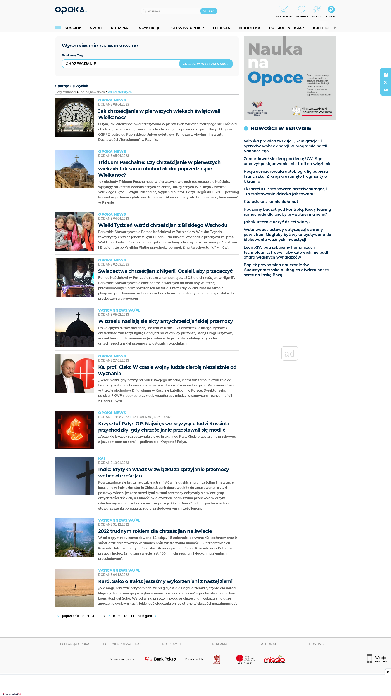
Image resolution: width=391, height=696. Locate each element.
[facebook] (385, 74)
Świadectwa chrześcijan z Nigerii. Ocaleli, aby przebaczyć (165, 271)
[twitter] (385, 82)
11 (132, 616)
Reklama (219, 644)
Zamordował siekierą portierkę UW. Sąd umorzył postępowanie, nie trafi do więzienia (288, 161)
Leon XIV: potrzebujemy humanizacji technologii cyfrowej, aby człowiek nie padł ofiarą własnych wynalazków (286, 252)
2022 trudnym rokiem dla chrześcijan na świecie (155, 531)
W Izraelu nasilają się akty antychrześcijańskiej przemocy (165, 321)
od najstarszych (120, 92)
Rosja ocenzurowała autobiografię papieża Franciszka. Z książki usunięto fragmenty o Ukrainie (286, 176)
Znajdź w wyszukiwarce (206, 64)
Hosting (316, 644)
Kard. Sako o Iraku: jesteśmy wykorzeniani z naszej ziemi (165, 581)
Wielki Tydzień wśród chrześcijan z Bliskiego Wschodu (162, 225)
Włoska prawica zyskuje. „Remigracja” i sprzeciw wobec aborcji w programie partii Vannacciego (285, 145)
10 (125, 616)
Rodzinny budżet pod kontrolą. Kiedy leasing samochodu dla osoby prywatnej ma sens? (287, 212)
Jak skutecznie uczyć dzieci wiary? (277, 221)
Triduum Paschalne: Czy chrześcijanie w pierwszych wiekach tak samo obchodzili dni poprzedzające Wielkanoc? (159, 169)
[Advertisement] (195, 686)
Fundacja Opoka (74, 644)
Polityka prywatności (123, 644)
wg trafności (66, 92)
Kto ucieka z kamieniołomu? (271, 201)
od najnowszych (93, 92)
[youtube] (385, 90)
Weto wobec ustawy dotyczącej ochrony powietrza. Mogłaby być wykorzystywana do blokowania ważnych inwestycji (287, 234)
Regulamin (171, 644)
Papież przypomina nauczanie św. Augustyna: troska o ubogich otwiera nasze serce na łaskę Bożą (286, 269)
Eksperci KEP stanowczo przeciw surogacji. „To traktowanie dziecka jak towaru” (286, 191)
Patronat (268, 644)
